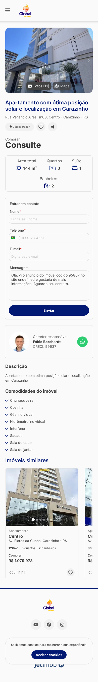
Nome (15, 211)
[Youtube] (36, 624)
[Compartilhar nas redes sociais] (52, 126)
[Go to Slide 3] (40, 520)
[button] (49, 60)
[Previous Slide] (9, 60)
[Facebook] (49, 624)
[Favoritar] (40, 126)
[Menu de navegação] (7, 10)
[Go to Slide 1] (33, 519)
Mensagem (19, 267)
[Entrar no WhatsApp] (82, 341)
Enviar (49, 310)
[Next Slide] (88, 60)
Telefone (18, 230)
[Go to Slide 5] (47, 520)
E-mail (16, 249)
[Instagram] (62, 624)
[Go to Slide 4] (44, 520)
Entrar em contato (24, 203)
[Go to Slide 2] (37, 520)
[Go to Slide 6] (51, 520)
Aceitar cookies (49, 655)
